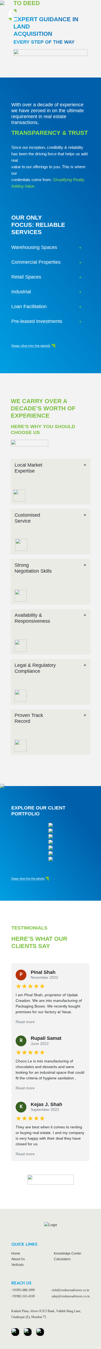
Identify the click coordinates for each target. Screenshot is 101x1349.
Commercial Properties (36, 262)
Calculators (62, 1259)
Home (15, 1253)
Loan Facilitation (29, 306)
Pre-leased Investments (36, 321)
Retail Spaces (26, 277)
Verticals (17, 1265)
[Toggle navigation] (85, 15)
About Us (18, 1259)
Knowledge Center (67, 1253)
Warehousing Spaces (34, 247)
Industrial (21, 291)
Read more (25, 1022)
